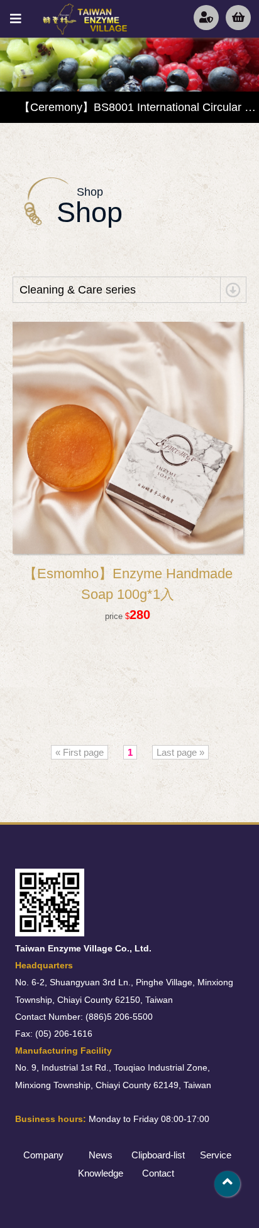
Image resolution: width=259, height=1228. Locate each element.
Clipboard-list (158, 1155)
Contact (158, 1173)
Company (43, 1155)
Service (215, 1155)
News (101, 1155)
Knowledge (100, 1173)
